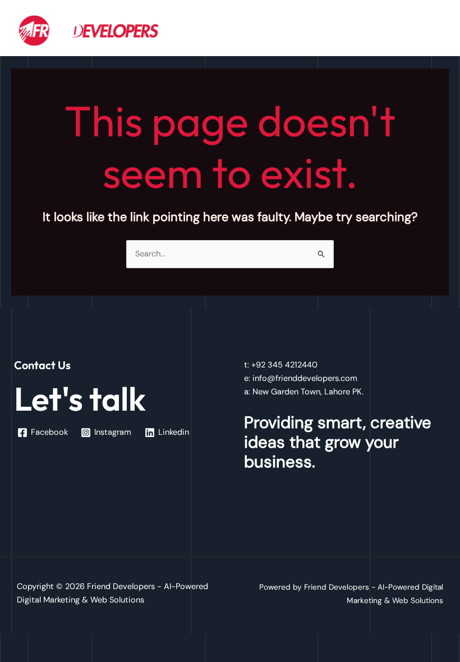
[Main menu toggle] (437, 30)
